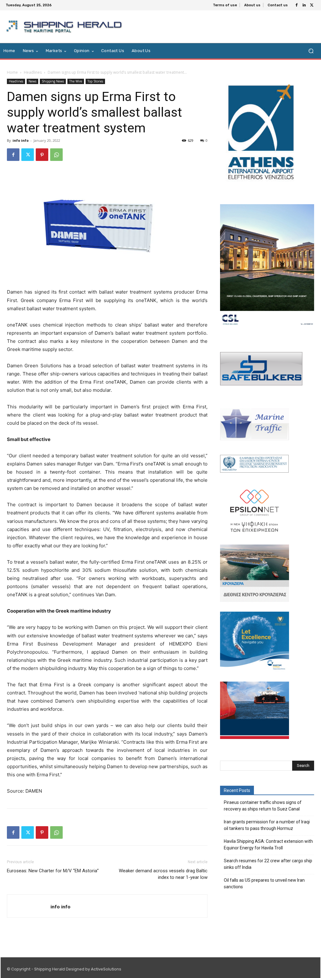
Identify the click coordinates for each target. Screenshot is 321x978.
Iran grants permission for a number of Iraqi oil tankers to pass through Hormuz (267, 825)
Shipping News (53, 81)
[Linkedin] (304, 5)
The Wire (75, 81)
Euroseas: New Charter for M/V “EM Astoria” (53, 871)
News (32, 81)
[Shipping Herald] (65, 27)
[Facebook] (296, 5)
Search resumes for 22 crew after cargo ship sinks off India (268, 864)
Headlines (33, 72)
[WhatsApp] (56, 154)
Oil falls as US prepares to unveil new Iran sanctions (264, 883)
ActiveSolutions (106, 969)
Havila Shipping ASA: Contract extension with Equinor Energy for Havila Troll (268, 844)
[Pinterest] (42, 154)
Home (12, 72)
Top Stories (95, 81)
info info (21, 140)
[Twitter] (311, 5)
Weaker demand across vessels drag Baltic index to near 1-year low (163, 874)
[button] (310, 51)
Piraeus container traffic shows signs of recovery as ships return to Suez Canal (263, 805)
